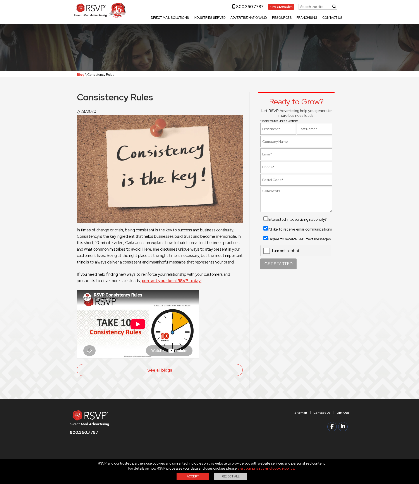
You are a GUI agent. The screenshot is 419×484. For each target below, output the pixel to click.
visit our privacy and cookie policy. (266, 468)
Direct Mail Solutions (170, 18)
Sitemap (300, 413)
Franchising (307, 18)
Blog (80, 74)
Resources (282, 18)
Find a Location (281, 7)
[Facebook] (332, 426)
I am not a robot (285, 250)
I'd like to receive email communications (300, 229)
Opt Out (343, 413)
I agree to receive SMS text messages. (299, 239)
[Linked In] (343, 426)
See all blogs (159, 370)
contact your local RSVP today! (171, 280)
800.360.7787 (249, 6)
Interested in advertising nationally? (297, 219)
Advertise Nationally (248, 18)
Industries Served (210, 18)
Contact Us (332, 18)
